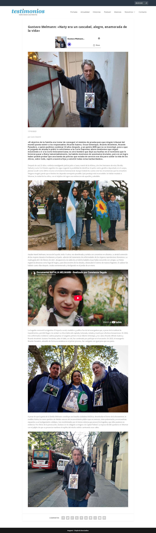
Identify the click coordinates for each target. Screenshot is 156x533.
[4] (78, 250)
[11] (78, 412)
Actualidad (85, 12)
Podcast (107, 12)
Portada (73, 12)
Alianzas (117, 12)
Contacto (143, 12)
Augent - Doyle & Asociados (78, 530)
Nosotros (129, 12)
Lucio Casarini (36, 137)
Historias (97, 12)
